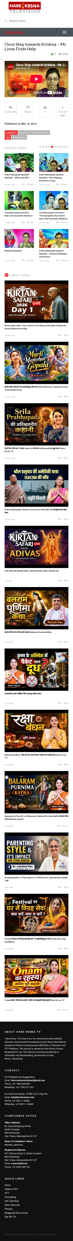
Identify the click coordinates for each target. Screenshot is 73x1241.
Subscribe (14, 32)
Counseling (10, 1197)
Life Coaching (12, 1200)
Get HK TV (10, 1216)
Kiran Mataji (19, 137)
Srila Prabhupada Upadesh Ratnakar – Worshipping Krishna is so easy (51, 177)
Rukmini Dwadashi (13, 251)
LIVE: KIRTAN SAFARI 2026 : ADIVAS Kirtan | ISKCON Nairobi (32, 571)
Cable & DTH (11, 1189)
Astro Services (12, 1204)
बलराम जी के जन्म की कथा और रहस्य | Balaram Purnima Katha (28, 632)
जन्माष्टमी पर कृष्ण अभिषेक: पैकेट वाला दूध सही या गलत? (23, 693)
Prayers (9, 1208)
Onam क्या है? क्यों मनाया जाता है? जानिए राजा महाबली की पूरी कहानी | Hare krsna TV (34, 1000)
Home (8, 1185)
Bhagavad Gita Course (16, 1212)
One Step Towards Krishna (34, 132)
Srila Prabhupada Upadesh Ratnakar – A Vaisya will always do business (53, 254)
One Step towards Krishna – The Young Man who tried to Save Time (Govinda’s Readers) (53, 215)
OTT (7, 1193)
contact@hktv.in (19, 1163)
